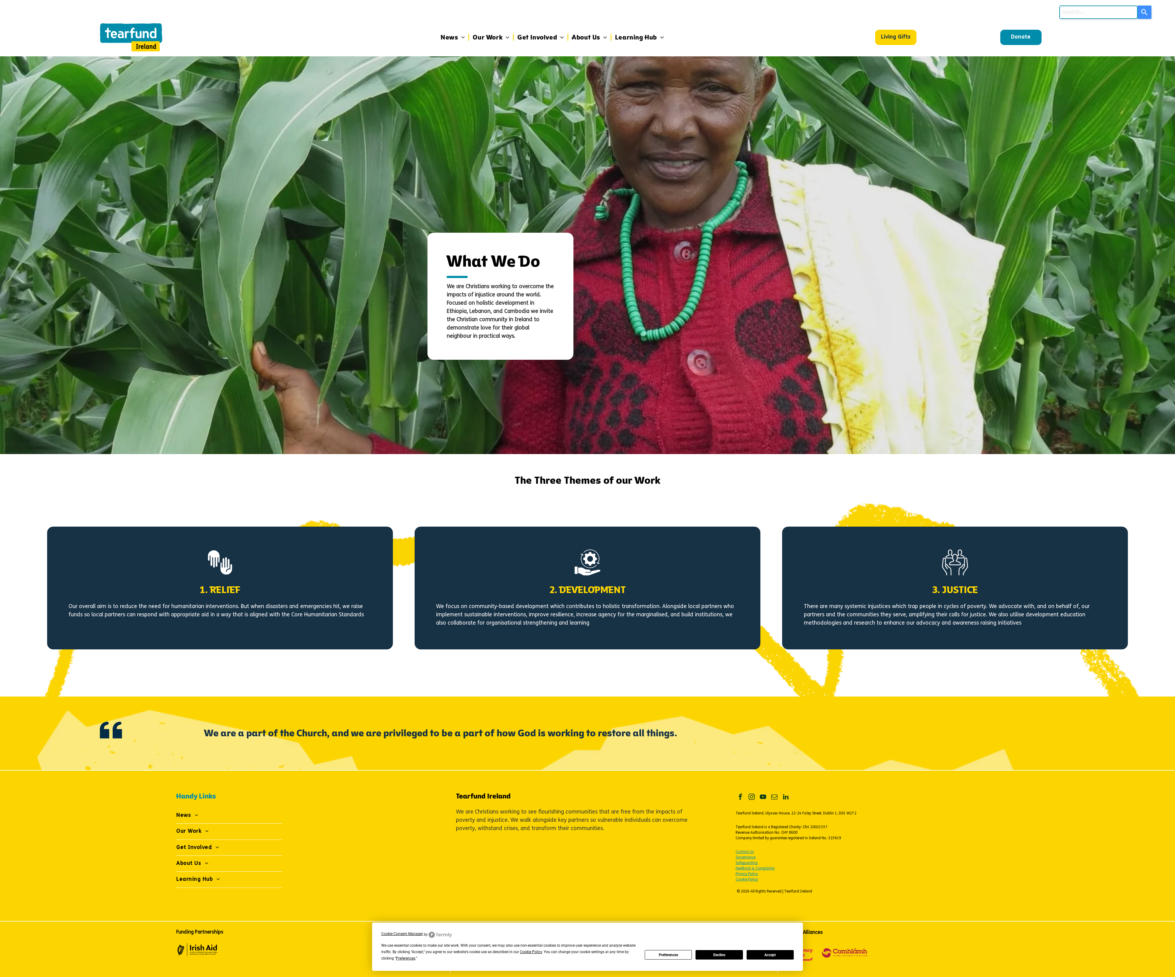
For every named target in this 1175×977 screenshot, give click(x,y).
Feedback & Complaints (755, 868)
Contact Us (745, 852)
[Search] (1144, 12)
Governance (745, 857)
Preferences (668, 955)
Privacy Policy (747, 874)
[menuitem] (454, 37)
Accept (770, 955)
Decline (719, 955)
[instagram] (752, 797)
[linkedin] (786, 797)
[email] (774, 797)
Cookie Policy (747, 879)
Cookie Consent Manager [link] (402, 934)
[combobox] (1098, 12)
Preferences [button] (405, 958)
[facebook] (740, 797)
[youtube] (763, 797)
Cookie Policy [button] (531, 952)
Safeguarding (747, 863)
